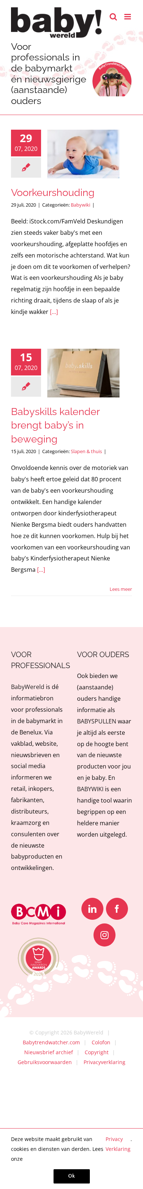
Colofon (101, 1042)
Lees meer (121, 589)
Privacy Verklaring (118, 1144)
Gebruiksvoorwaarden (45, 1062)
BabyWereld (27, 687)
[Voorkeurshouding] (83, 154)
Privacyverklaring (104, 1062)
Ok (71, 1176)
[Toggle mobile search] (113, 17)
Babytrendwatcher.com (51, 1042)
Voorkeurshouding (53, 192)
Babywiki (80, 204)
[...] (54, 312)
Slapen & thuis (86, 451)
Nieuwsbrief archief (48, 1052)
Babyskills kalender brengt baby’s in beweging (55, 425)
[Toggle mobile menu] (128, 17)
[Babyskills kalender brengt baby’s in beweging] (83, 373)
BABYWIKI (90, 789)
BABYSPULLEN (96, 721)
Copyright (97, 1052)
